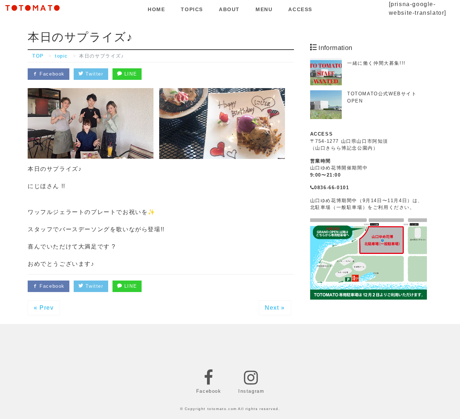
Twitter (94, 74)
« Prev (44, 308)
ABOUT (229, 9)
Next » (275, 308)
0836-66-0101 (331, 187)
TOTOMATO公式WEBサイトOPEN (382, 97)
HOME (156, 9)
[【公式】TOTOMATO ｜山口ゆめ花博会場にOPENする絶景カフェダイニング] (32, 7)
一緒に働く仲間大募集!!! (376, 63)
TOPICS (192, 9)
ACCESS (300, 9)
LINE (129, 74)
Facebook (51, 74)
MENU (264, 9)
